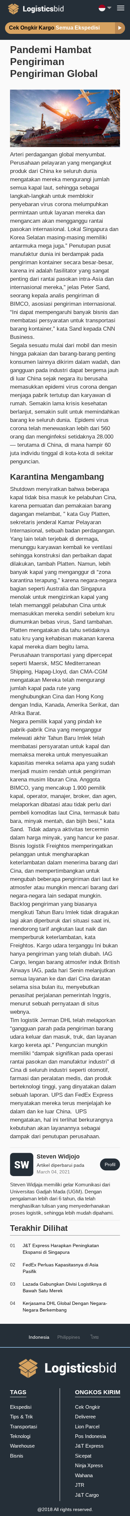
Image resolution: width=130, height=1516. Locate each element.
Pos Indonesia (90, 1436)
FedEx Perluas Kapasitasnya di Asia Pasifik (60, 1268)
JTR (79, 1485)
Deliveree (85, 1416)
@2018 (45, 1509)
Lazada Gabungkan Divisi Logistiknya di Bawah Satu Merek (65, 1287)
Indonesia (39, 1337)
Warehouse (22, 1446)
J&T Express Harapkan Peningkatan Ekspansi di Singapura (61, 1249)
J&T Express (89, 1446)
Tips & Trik (21, 1416)
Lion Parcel (87, 1426)
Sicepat (83, 1456)
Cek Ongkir (87, 1407)
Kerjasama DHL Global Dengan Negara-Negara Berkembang (65, 1307)
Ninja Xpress (89, 1465)
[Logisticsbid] (34, 8)
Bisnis (16, 1456)
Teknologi (20, 1436)
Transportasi (23, 1426)
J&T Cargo (87, 1495)
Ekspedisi (20, 1407)
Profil (110, 1164)
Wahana (84, 1475)
